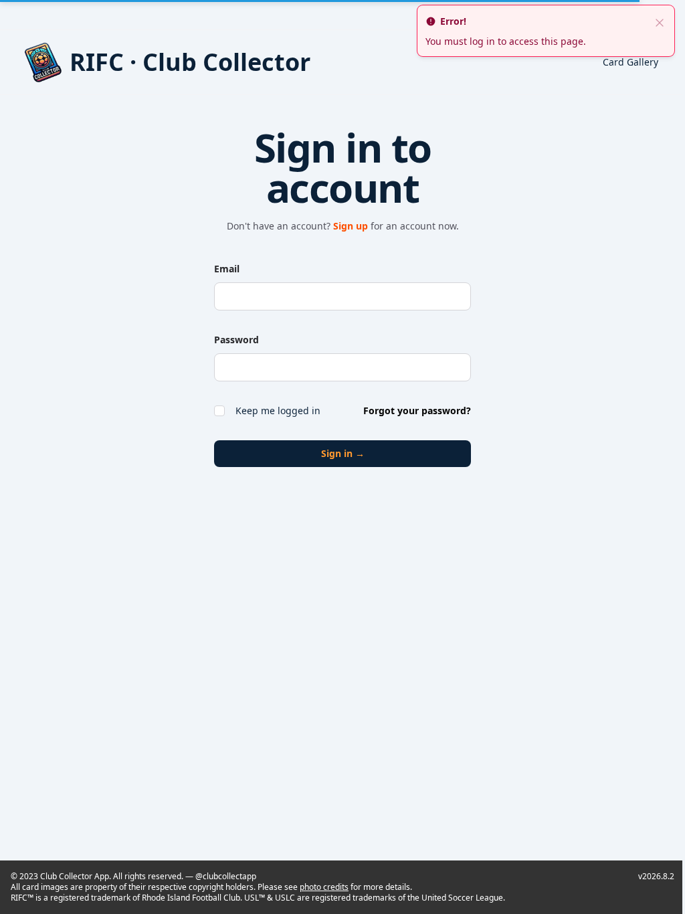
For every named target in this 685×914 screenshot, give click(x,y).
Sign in (343, 453)
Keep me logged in (277, 410)
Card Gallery (630, 62)
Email (226, 268)
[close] (660, 21)
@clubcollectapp (225, 876)
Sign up (352, 225)
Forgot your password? (417, 410)
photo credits (324, 887)
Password (236, 339)
